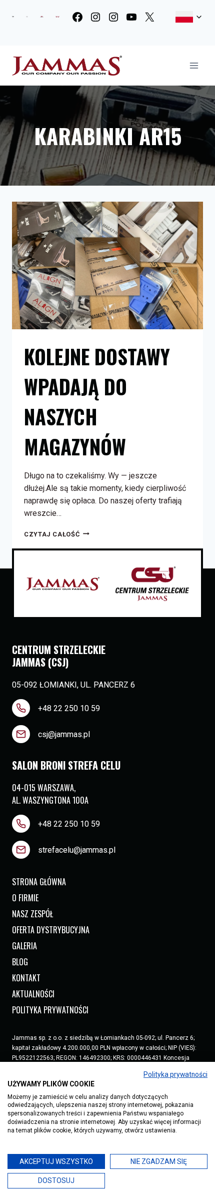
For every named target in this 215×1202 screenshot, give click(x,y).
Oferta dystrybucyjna (51, 930)
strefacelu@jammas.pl (77, 850)
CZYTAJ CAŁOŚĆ (57, 534)
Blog (20, 962)
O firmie (25, 898)
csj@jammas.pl (64, 734)
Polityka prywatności (50, 1010)
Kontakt (26, 978)
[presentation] (107, 265)
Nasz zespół (32, 914)
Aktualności (33, 994)
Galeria (24, 946)
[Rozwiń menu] (193, 65)
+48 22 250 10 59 (69, 708)
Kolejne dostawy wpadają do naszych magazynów (97, 401)
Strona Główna (39, 882)
